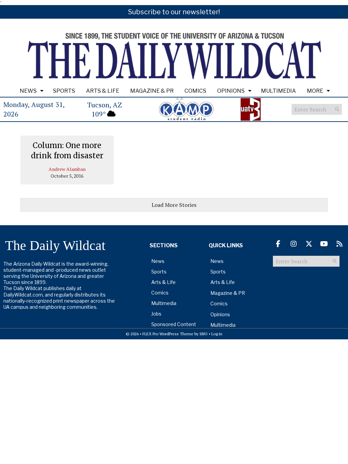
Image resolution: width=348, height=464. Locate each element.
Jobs (156, 314)
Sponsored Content (173, 324)
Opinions (231, 91)
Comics (195, 91)
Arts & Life (102, 91)
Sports (64, 91)
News (28, 91)
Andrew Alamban (67, 169)
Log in (216, 333)
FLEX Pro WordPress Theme (167, 333)
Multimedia (278, 91)
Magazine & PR (152, 91)
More (315, 91)
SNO (203, 333)
